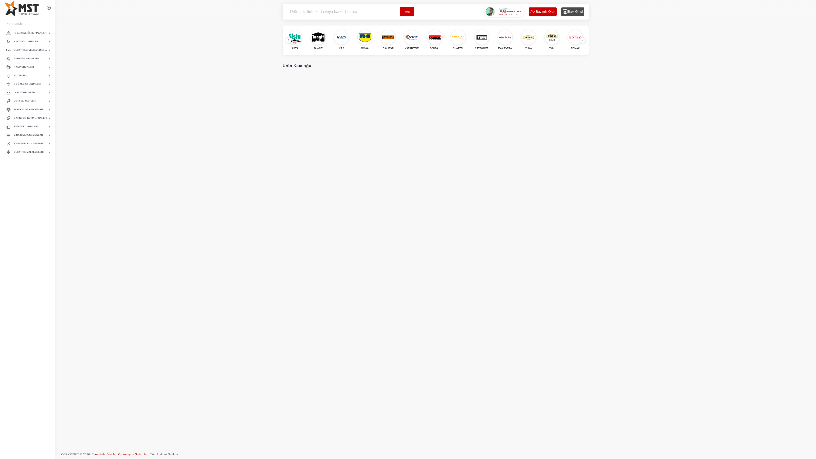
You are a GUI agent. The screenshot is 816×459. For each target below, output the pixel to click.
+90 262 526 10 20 (508, 14)
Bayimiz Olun (545, 11)
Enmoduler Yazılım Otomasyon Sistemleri (120, 454)
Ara (407, 11)
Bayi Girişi (575, 11)
